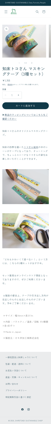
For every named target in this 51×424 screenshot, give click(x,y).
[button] (6, 11)
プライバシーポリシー (16, 390)
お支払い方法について (16, 370)
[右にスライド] (32, 63)
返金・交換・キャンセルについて (21, 377)
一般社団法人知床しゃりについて (21, 357)
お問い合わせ (11, 383)
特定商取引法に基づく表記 (18, 396)
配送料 (10, 84)
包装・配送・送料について (18, 363)
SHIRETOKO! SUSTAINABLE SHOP (29, 420)
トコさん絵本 (31, 147)
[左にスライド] (19, 63)
